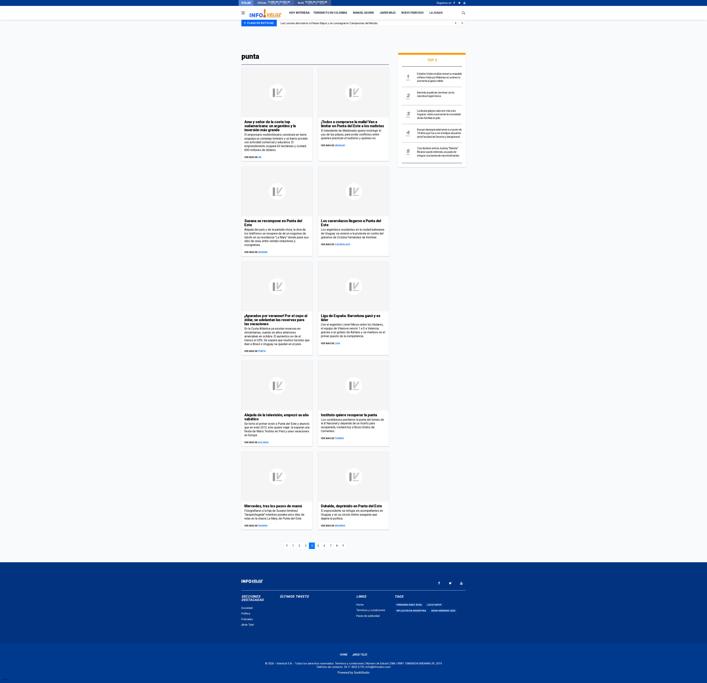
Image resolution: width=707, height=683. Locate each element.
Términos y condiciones (370, 610)
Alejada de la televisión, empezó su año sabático (276, 417)
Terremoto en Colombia (330, 12)
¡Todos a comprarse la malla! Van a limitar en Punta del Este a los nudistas (352, 124)
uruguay (340, 145)
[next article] (455, 23)
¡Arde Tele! (247, 624)
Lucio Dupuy (434, 605)
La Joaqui (436, 12)
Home (360, 604)
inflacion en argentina (411, 610)
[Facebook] (454, 3)
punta (262, 351)
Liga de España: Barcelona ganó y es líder (350, 318)
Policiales (247, 619)
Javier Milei (387, 12)
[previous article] (462, 23)
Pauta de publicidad (368, 616)
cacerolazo (342, 244)
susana (263, 252)
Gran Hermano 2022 (443, 610)
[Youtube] (464, 3)
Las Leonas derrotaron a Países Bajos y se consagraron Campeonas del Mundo (329, 23)
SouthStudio (362, 672)
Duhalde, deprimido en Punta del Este (351, 506)
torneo (339, 438)
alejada (263, 442)
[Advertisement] (353, 39)
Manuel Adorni (363, 12)
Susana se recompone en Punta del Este (273, 223)
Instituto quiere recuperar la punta (349, 415)
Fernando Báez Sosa (409, 605)
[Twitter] (459, 3)
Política (245, 613)
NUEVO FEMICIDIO (412, 12)
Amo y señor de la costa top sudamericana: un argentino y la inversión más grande (270, 126)
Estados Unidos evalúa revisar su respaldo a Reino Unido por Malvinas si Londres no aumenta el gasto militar (439, 77)
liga (337, 343)
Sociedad (247, 608)
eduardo (340, 525)
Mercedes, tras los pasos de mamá (273, 506)
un (259, 157)
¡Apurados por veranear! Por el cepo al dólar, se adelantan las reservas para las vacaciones (275, 320)
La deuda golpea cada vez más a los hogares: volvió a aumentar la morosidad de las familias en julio (439, 114)
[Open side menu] (243, 13)
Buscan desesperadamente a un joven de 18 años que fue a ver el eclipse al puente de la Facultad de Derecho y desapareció (439, 133)
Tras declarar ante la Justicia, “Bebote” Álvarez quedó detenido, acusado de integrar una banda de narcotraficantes (438, 152)
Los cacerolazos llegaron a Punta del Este (351, 223)
